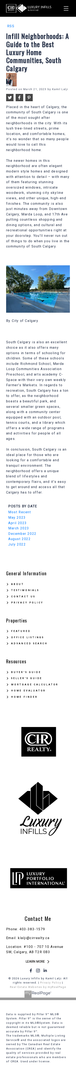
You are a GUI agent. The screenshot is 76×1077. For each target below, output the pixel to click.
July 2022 (17, 544)
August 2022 (19, 539)
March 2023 (18, 528)
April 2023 (17, 523)
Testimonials (25, 590)
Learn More (35, 961)
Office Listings (27, 637)
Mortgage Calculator (34, 684)
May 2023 (17, 518)
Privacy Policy (27, 602)
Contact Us (23, 596)
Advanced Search (29, 643)
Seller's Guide (26, 678)
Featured (21, 631)
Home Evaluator (28, 690)
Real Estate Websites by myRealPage (38, 987)
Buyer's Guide (26, 672)
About (17, 584)
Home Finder (24, 697)
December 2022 (22, 534)
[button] (38, 962)
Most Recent (19, 512)
